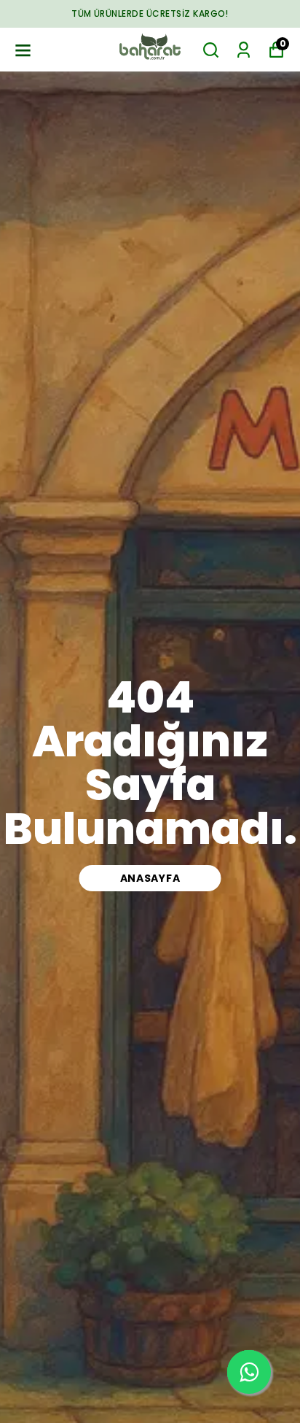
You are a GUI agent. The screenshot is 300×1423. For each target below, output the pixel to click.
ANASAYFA (150, 878)
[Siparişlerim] (243, 50)
